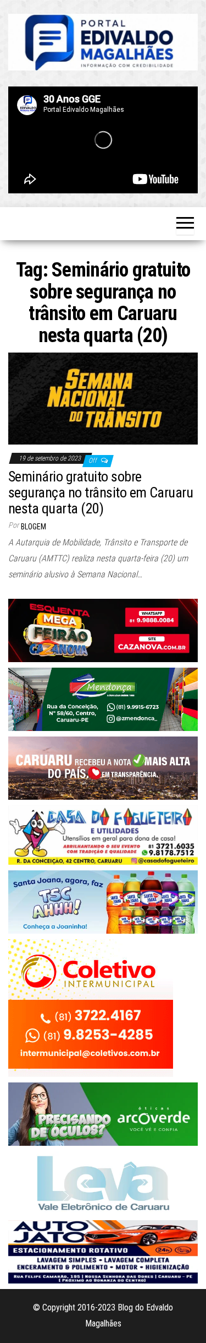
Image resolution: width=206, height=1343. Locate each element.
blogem (33, 526)
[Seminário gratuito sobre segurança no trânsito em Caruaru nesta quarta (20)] (103, 397)
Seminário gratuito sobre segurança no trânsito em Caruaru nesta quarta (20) (100, 492)
